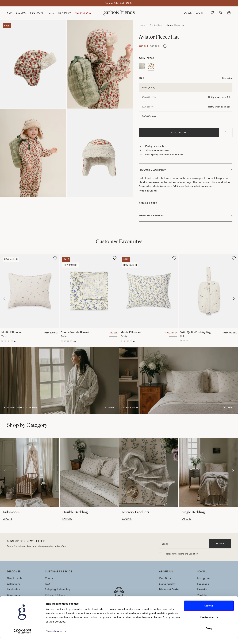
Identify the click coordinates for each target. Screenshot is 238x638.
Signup (220, 543)
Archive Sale (156, 24)
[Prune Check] (142, 66)
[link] (29, 472)
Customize (207, 616)
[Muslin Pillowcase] (29, 291)
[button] (220, 13)
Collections (13, 583)
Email (165, 543)
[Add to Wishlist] (225, 132)
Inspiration (13, 589)
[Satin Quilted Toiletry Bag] (208, 291)
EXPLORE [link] (124, 349)
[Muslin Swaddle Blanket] (89, 291)
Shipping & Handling (57, 589)
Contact (50, 578)
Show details (54, 631)
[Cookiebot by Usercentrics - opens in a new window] (22, 631)
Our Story (165, 578)
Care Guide (14, 595)
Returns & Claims (55, 595)
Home (142, 24)
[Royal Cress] (151, 66)
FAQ (47, 583)
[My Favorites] (212, 13)
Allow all (209, 605)
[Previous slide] (4, 299)
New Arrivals (14, 578)
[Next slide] (234, 299)
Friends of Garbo (169, 589)
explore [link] (7, 518)
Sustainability (167, 583)
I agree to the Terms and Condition (181, 553)
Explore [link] (4, 349)
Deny (209, 628)
